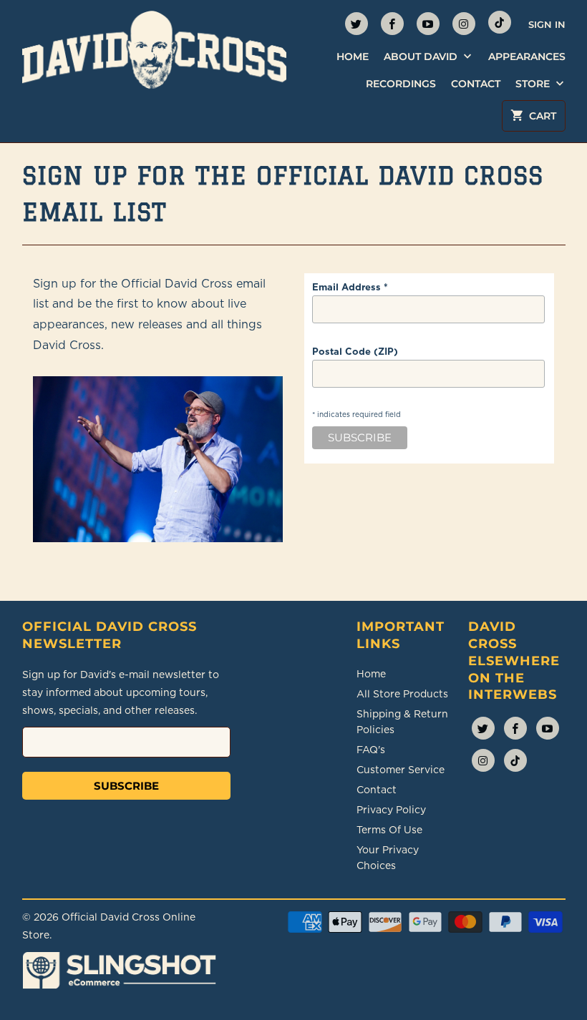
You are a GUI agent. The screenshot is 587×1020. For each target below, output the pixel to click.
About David (422, 56)
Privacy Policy (391, 810)
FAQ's (370, 749)
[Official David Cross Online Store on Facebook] (392, 23)
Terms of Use (389, 830)
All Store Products (402, 694)
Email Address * (350, 286)
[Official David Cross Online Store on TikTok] (499, 22)
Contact (475, 83)
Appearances (527, 56)
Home (352, 56)
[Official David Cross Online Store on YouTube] (428, 23)
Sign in (547, 24)
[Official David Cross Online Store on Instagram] (463, 23)
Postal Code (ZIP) (355, 351)
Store (534, 83)
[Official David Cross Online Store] (154, 50)
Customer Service (400, 769)
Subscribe (126, 786)
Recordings (401, 83)
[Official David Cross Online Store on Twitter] (356, 23)
